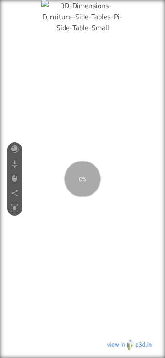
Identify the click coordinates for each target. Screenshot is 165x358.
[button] (14, 149)
